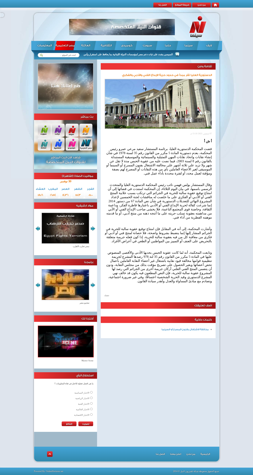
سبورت (147, 45)
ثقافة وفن (205, 66)
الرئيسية (205, 454)
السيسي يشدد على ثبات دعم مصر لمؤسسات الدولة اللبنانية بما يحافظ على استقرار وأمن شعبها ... (134, 54)
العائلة (85, 45)
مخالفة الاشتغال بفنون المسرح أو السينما (185, 329)
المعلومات (44, 45)
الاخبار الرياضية (82, 398)
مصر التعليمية (65, 45)
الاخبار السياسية (81, 392)
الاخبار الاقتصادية (81, 415)
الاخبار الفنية (83, 404)
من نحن (202, 5)
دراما (168, 45)
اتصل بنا (163, 5)
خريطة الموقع (182, 5)
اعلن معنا (175, 454)
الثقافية (106, 45)
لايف (209, 45)
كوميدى (126, 45)
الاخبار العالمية (82, 409)
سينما (188, 45)
